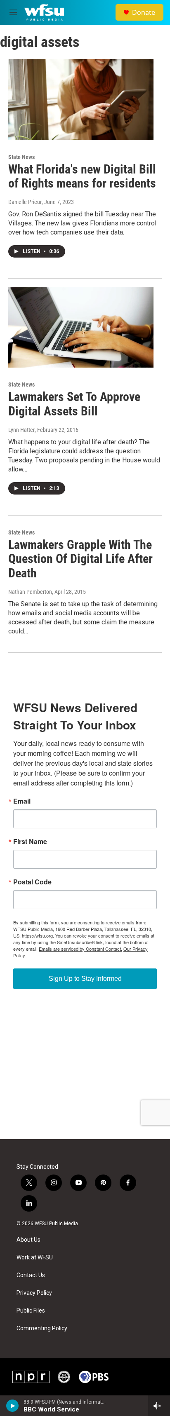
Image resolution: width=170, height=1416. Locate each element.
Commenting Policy (42, 1328)
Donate (143, 12)
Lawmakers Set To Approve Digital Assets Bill (74, 403)
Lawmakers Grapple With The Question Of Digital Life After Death (80, 559)
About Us (28, 1240)
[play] (12, 1406)
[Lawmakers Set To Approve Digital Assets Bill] (80, 327)
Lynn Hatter (21, 430)
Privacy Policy (34, 1293)
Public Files (31, 1311)
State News (21, 157)
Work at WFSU (35, 1257)
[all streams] (159, 1405)
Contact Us (31, 1275)
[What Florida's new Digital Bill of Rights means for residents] (80, 99)
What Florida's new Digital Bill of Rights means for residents (82, 176)
